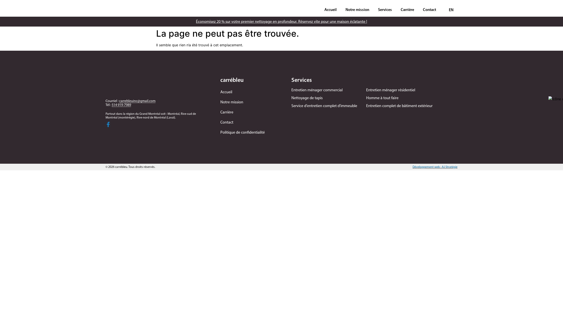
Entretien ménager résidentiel (390, 90)
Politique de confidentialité (242, 132)
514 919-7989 (121, 105)
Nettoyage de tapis (307, 97)
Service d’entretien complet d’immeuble (324, 105)
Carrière (407, 9)
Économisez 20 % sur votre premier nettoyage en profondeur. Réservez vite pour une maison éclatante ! (281, 21)
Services (385, 9)
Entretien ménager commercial (317, 90)
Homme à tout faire (382, 97)
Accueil (330, 9)
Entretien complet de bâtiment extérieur (399, 105)
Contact (429, 9)
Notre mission (357, 9)
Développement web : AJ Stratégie (435, 167)
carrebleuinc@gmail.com (137, 101)
